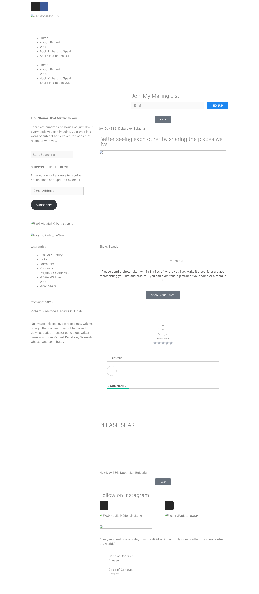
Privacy (114, 560)
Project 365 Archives (54, 273)
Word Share (48, 286)
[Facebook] (44, 6)
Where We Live (50, 277)
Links (43, 259)
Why (43, 282)
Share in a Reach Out (55, 56)
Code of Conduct (121, 556)
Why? (44, 47)
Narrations (47, 264)
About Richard (50, 42)
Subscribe (44, 205)
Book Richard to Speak (56, 51)
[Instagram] (35, 6)
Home (44, 38)
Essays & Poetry (51, 255)
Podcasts (46, 268)
